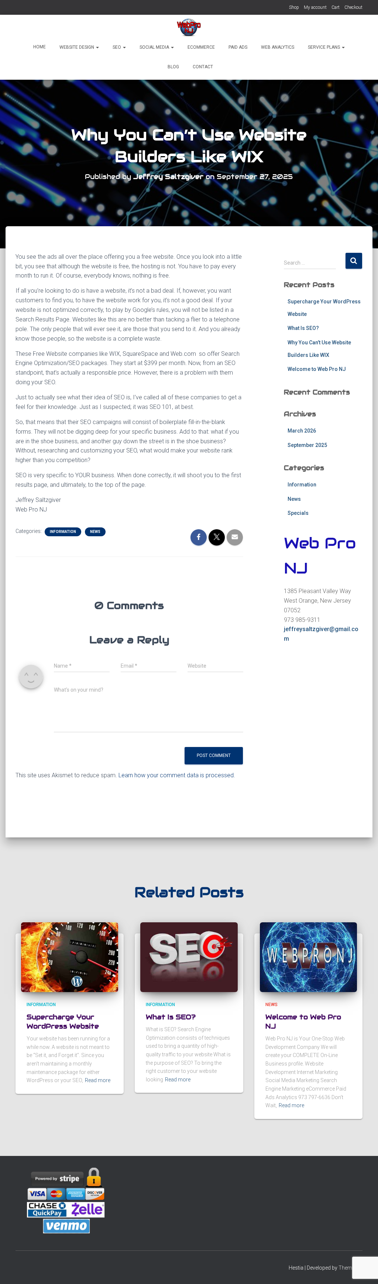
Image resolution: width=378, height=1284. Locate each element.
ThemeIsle (350, 1268)
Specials (298, 513)
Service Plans (324, 47)
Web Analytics (277, 47)
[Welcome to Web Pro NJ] (308, 957)
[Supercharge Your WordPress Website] (69, 957)
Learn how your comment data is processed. (176, 775)
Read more (97, 1080)
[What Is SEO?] (188, 957)
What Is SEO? (303, 328)
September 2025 (307, 445)
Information (63, 532)
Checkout (353, 7)
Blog (172, 66)
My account (315, 7)
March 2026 (302, 431)
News (95, 532)
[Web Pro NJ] (189, 27)
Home (39, 46)
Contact (202, 66)
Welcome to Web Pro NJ (317, 369)
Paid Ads (237, 47)
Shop (294, 7)
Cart (335, 7)
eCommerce (200, 47)
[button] (97, 47)
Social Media (154, 47)
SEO (116, 47)
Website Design (76, 47)
